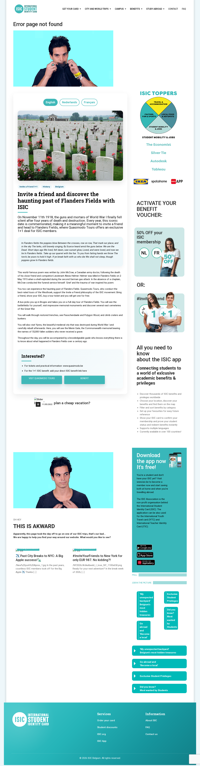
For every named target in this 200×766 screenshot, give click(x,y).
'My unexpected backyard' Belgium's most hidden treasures (146, 604)
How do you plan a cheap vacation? (62, 403)
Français (89, 102)
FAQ (184, 9)
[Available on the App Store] (145, 554)
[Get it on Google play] (144, 547)
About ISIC (151, 720)
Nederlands (69, 102)
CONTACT (173, 9)
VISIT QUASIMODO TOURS (42, 378)
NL (144, 253)
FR (156, 253)
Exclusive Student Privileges (172, 598)
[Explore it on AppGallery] (146, 562)
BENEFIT (84, 378)
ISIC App (101, 741)
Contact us (151, 734)
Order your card (106, 720)
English (50, 102)
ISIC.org (101, 734)
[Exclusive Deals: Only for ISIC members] (158, 137)
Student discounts (107, 727)
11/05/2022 (47, 404)
